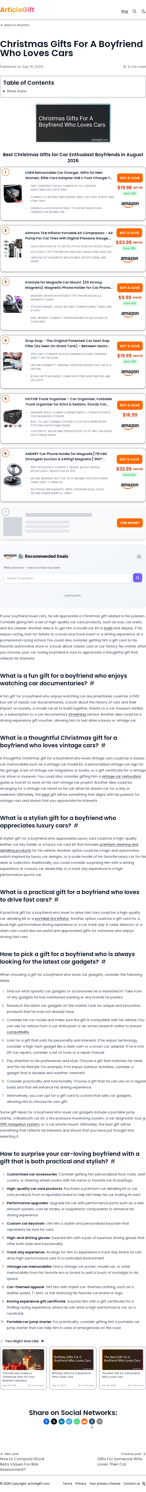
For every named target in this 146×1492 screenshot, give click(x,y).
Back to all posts (17, 25)
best (45, 794)
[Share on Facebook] (46, 1421)
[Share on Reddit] (84, 1421)
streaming (77, 714)
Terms (67, 1483)
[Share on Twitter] (54, 1421)
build (108, 628)
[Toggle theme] (139, 556)
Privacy (80, 1483)
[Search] (134, 11)
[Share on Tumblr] (92, 1421)
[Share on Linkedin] (62, 1421)
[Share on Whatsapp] (77, 1421)
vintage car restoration (121, 776)
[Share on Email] (100, 1421)
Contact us (131, 1483)
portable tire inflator (52, 918)
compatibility (18, 1032)
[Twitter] (143, 1483)
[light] (143, 11)
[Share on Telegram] (69, 1421)
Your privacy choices (104, 1483)
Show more (16, 91)
